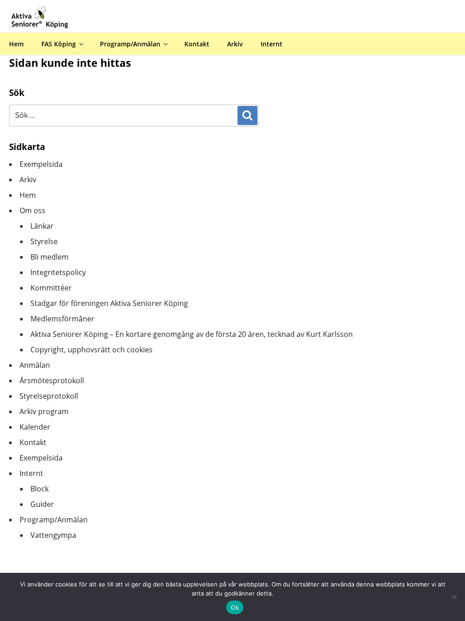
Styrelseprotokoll (49, 396)
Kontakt (196, 44)
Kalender (35, 427)
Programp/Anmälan (130, 44)
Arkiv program (44, 411)
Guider (42, 504)
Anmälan (35, 365)
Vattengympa (53, 535)
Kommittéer (51, 288)
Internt (271, 44)
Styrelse (44, 241)
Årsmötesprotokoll (52, 381)
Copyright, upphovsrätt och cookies (91, 350)
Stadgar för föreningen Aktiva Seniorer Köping (109, 303)
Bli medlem (49, 257)
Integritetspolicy (58, 272)
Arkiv (235, 44)
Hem (16, 44)
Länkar (42, 226)
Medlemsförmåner (62, 319)
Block (39, 489)
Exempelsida (41, 164)
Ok (235, 607)
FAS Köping (58, 44)
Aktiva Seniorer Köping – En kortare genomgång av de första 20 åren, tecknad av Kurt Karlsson (191, 334)
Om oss (32, 210)
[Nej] (453, 596)
